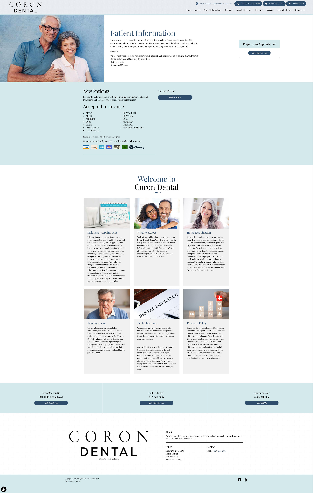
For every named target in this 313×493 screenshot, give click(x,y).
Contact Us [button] (300, 10)
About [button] (197, 10)
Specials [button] (269, 10)
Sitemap (78, 481)
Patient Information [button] (212, 10)
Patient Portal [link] (298, 3)
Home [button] (188, 10)
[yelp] (245, 480)
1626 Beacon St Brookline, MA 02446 (215, 4)
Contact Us (262, 403)
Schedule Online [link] (276, 3)
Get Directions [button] (51, 403)
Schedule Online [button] (284, 10)
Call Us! (250, 3)
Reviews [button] (258, 10)
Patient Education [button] (244, 10)
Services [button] (228, 10)
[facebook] (240, 480)
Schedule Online (259, 53)
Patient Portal (175, 97)
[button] (3, 489)
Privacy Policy (69, 481)
